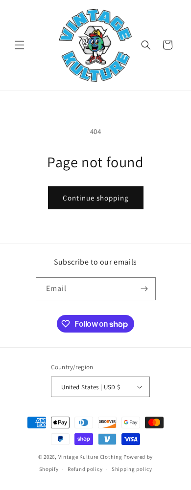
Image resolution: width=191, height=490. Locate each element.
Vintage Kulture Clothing (90, 456)
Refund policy (85, 469)
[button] (19, 45)
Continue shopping (96, 197)
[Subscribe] (144, 288)
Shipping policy (132, 469)
